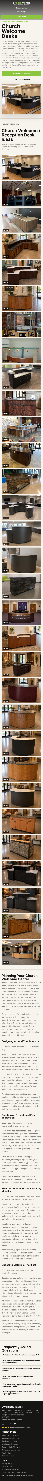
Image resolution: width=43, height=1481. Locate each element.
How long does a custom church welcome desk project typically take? (21, 1393)
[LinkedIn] (15, 1423)
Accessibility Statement (10, 1469)
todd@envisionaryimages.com (13, 1415)
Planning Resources (9, 1456)
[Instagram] (3, 1423)
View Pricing (22, 16)
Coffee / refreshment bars (11, 1450)
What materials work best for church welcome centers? (21, 1369)
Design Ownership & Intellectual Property (17, 1475)
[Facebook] (7, 1423)
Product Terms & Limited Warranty (15, 1472)
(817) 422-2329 (8, 1417)
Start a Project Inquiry (21, 73)
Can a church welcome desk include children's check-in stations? (21, 1362)
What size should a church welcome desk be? (21, 1355)
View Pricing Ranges (21, 79)
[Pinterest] (11, 1423)
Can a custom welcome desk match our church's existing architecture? (21, 1385)
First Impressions (22, 8)
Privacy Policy (7, 1464)
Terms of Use (7, 1466)
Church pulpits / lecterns (11, 1447)
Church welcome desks (10, 1435)
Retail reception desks (10, 1444)
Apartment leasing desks (11, 1438)
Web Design (21, 12)
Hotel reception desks (10, 1441)
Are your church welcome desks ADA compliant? (17, 1377)
